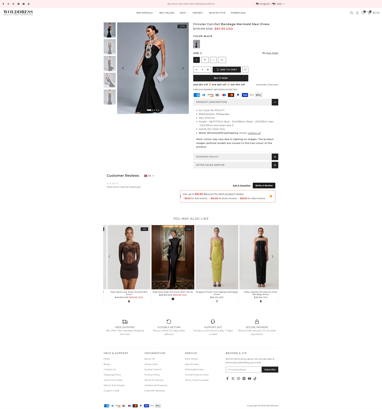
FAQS (107, 359)
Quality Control (152, 369)
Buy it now (221, 78)
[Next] (183, 68)
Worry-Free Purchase (197, 380)
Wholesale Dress (194, 369)
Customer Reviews (154, 390)
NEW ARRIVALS (144, 13)
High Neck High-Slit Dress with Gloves (169, 292)
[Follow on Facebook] (3, 4)
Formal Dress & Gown (197, 374)
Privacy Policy (152, 374)
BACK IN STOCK (217, 13)
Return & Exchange (114, 385)
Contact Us (110, 369)
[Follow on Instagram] (13, 4)
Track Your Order (113, 380)
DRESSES (197, 13)
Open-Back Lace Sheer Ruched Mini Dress (125, 293)
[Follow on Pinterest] (18, 4)
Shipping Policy (112, 374)
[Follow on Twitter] (8, 4)
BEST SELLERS (167, 13)
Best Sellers (191, 359)
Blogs (107, 364)
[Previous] (123, 68)
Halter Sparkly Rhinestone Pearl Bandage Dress (257, 293)
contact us (254, 133)
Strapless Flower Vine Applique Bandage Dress (213, 293)
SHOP (183, 13)
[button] (270, 3)
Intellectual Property (155, 385)
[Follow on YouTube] (24, 4)
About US (149, 359)
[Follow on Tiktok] (29, 4)
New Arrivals (192, 364)
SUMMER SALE (238, 13)
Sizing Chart (151, 364)
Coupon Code (111, 390)
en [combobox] (149, 175)
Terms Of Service (153, 380)
